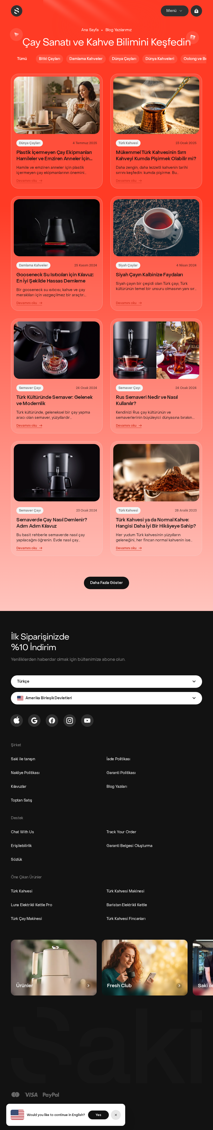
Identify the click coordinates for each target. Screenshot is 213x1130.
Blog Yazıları (116, 786)
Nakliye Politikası (25, 772)
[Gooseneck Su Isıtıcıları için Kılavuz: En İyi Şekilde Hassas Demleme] (57, 228)
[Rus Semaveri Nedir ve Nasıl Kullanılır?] (156, 350)
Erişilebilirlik (21, 845)
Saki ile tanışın (23, 759)
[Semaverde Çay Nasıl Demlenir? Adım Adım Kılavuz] (57, 472)
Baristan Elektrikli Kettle (126, 905)
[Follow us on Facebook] (52, 720)
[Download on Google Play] (34, 720)
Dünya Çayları (29, 143)
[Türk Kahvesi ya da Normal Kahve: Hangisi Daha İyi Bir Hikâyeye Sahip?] (156, 472)
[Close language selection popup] (116, 1115)
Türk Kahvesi (128, 143)
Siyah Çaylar (128, 265)
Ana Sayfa (89, 30)
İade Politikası (118, 759)
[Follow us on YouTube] (87, 720)
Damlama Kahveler (33, 265)
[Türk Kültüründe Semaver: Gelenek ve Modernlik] (57, 350)
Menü (171, 10)
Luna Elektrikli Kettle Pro (31, 905)
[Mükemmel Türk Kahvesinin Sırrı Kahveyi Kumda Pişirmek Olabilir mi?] (156, 105)
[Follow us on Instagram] (69, 720)
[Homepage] (16, 11)
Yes (98, 1115)
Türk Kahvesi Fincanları (125, 918)
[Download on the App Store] (16, 720)
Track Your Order (121, 832)
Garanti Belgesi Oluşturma (129, 845)
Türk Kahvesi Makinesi (125, 891)
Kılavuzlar (18, 786)
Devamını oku (26, 181)
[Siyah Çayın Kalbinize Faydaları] (156, 228)
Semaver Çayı (30, 388)
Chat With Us (22, 832)
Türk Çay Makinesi (26, 918)
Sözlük (16, 859)
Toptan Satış (21, 800)
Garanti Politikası (120, 772)
